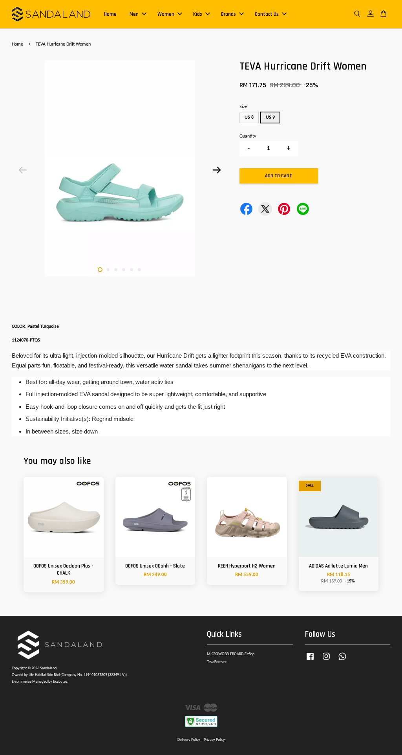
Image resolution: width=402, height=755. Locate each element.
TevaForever (217, 662)
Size (243, 107)
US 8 (249, 117)
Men (134, 14)
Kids (197, 14)
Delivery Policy (188, 740)
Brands (228, 14)
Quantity (247, 136)
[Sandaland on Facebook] (310, 661)
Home (110, 14)
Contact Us (267, 14)
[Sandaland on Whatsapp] (342, 661)
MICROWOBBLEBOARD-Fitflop (230, 654)
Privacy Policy (214, 740)
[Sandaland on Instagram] (326, 661)
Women (165, 14)
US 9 (270, 117)
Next (217, 170)
